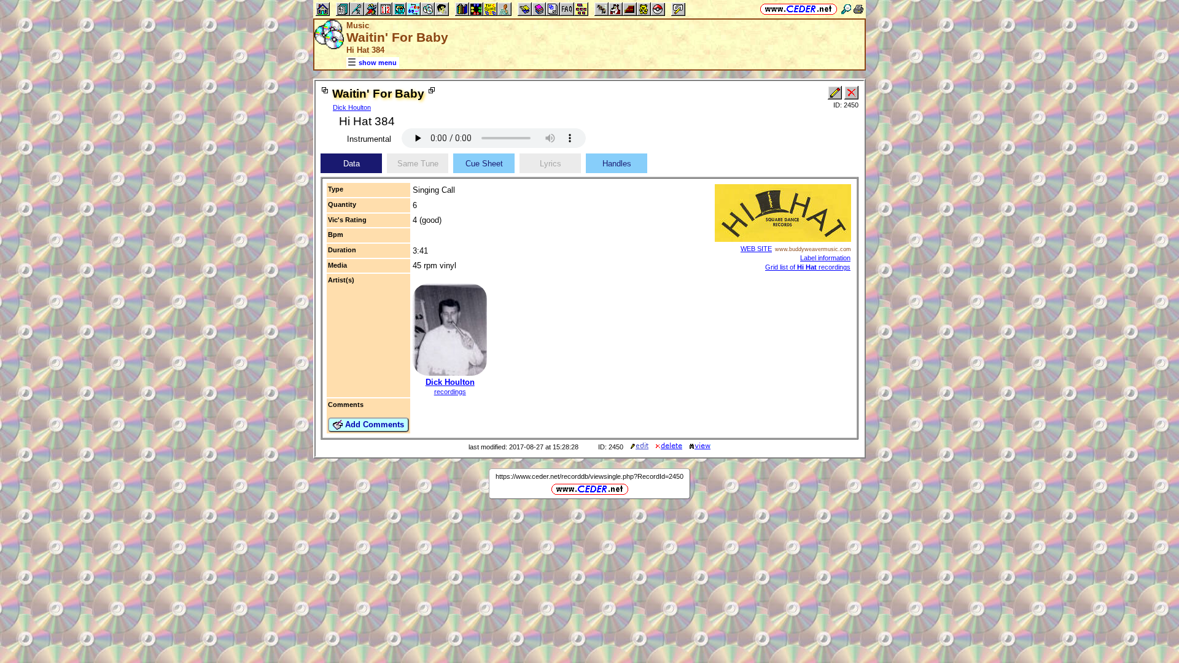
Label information (825, 258)
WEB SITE (756, 248)
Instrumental (369, 139)
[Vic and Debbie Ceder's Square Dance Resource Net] (798, 9)
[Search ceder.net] (846, 9)
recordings (450, 391)
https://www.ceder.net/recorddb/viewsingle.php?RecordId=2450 (589, 476)
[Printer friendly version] (858, 9)
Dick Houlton (352, 107)
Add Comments (373, 424)
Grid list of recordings (807, 267)
